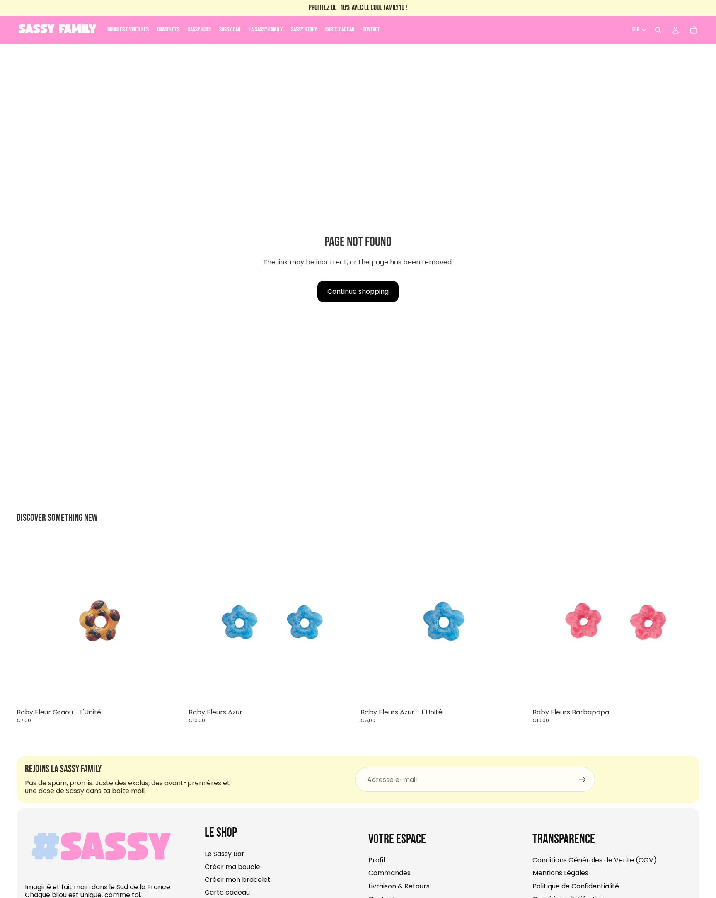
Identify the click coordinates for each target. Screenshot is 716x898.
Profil (376, 860)
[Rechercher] (658, 30)
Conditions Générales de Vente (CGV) (594, 860)
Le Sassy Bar (224, 854)
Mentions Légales (560, 873)
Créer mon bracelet (238, 880)
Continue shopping (358, 291)
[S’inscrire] (582, 780)
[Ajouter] (170, 692)
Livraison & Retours (399, 886)
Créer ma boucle (232, 866)
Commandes (389, 873)
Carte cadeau (227, 893)
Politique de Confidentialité (575, 886)
